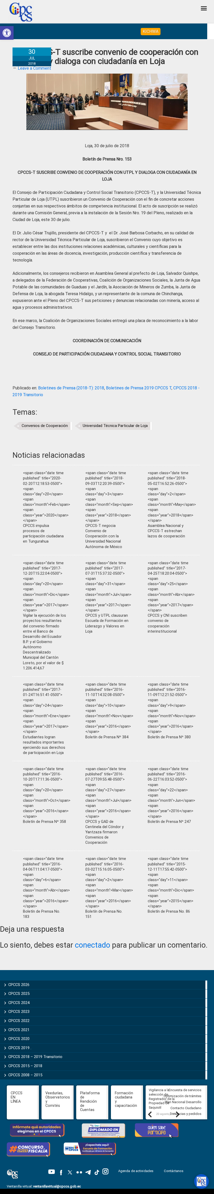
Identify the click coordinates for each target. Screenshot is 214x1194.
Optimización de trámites (182, 1096)
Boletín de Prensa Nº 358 (44, 821)
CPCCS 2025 (18, 993)
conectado (92, 945)
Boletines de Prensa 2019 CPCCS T (138, 387)
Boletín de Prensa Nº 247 (169, 821)
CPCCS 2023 (18, 1011)
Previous (149, 1114)
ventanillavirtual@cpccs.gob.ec (57, 1186)
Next (177, 1114)
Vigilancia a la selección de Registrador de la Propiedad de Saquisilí (162, 1098)
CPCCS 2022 (18, 1020)
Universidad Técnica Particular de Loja (115, 426)
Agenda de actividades (135, 1171)
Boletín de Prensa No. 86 (169, 911)
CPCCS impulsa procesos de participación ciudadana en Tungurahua (43, 534)
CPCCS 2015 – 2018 (25, 1066)
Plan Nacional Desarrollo (183, 1102)
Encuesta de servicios (185, 1090)
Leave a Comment (34, 68)
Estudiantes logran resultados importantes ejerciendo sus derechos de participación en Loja (44, 745)
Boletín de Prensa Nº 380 (169, 737)
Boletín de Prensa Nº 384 (106, 737)
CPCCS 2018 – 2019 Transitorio (35, 1056)
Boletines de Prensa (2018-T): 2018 (71, 387)
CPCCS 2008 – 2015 (25, 1075)
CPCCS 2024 (18, 1002)
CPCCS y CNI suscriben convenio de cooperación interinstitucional (167, 623)
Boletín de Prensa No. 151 (103, 914)
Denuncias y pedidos (185, 1114)
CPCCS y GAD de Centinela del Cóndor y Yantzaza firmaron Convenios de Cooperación (104, 832)
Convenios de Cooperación (45, 426)
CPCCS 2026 (18, 984)
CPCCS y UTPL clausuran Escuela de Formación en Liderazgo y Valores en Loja (106, 623)
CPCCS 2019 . (19, 1048)
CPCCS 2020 (18, 1038)
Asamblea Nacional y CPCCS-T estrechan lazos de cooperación (166, 531)
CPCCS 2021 (18, 1029)
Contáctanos (174, 1171)
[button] (7, 33)
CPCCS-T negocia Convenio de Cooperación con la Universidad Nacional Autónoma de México (103, 536)
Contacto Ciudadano (185, 1108)
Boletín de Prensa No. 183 (41, 914)
